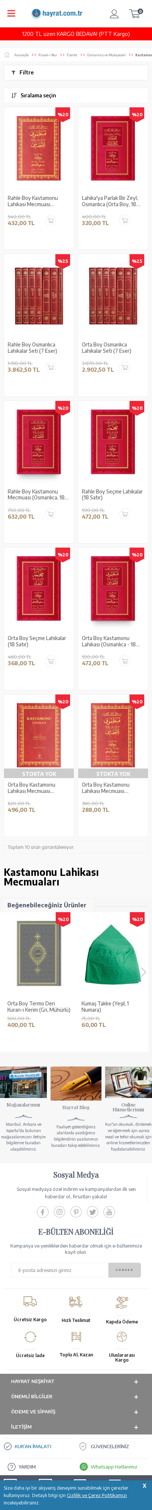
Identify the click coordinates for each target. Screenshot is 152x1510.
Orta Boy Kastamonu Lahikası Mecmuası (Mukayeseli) (31, 788)
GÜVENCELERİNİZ (110, 1446)
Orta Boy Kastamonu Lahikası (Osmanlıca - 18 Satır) (109, 641)
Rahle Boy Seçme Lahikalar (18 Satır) (112, 495)
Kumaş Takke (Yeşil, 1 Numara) (31, 1007)
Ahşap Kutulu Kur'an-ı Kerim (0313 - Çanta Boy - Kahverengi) (110, 1007)
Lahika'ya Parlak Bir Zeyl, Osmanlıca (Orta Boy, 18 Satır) (110, 201)
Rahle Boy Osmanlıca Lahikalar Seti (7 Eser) (32, 348)
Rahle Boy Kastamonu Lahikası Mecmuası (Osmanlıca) (33, 201)
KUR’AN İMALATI (33, 1446)
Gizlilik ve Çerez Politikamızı (97, 1495)
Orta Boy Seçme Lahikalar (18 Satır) (37, 641)
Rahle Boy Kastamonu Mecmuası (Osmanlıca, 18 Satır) (36, 495)
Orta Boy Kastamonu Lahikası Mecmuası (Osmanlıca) (105, 788)
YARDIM (27, 1467)
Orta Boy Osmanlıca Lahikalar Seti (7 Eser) (106, 348)
